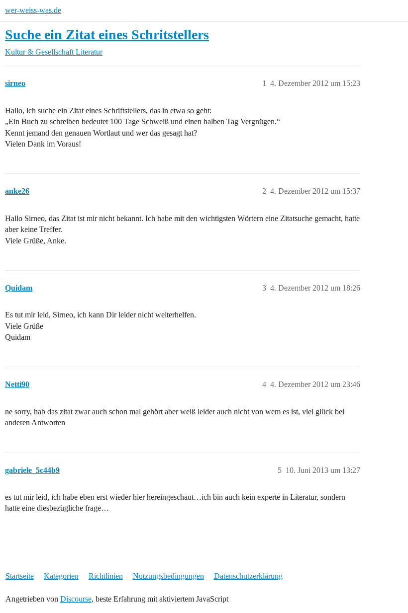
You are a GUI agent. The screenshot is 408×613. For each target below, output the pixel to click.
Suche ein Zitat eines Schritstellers (107, 34)
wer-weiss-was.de (33, 10)
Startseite (19, 576)
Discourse (76, 599)
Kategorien (61, 576)
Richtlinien (106, 576)
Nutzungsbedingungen (168, 576)
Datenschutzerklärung (248, 576)
